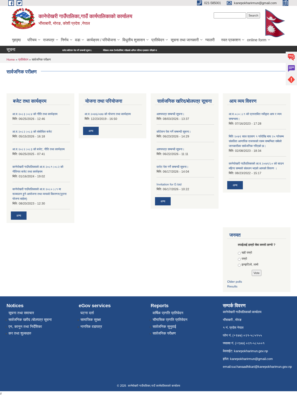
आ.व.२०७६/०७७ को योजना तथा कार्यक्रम (108, 114)
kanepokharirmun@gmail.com (251, 359)
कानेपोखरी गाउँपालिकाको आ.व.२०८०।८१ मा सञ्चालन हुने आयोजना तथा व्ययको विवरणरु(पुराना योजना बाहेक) (39, 193)
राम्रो (244, 258)
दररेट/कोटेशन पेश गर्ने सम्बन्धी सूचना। (69, 50)
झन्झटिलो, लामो (250, 264)
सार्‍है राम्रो (247, 252)
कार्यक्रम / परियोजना (101, 40)
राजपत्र (48, 40)
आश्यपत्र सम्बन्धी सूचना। (170, 114)
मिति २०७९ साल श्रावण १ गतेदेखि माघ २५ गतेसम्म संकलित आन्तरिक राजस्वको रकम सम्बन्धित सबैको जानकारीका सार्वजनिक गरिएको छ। (256, 141)
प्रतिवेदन (157, 40)
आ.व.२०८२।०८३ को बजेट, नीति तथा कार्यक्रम (38, 149)
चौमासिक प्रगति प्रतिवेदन (170, 320)
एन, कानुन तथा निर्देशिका (25, 327)
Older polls (234, 281)
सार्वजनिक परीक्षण (164, 333)
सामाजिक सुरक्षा (90, 320)
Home (11, 59)
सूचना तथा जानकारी (185, 40)
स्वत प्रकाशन (230, 40)
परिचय (32, 40)
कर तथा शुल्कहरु (19, 333)
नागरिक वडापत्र (91, 327)
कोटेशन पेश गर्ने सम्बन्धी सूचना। (174, 131)
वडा (77, 40)
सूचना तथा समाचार (21, 313)
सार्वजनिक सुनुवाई (164, 327)
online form (256, 40)
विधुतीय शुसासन (133, 40)
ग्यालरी (210, 40)
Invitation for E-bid (169, 184)
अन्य (18, 215)
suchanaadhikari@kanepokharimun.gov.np (261, 366)
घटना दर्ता (87, 313)
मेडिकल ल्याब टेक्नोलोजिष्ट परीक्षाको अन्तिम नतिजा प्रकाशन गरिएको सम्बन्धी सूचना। (127, 50)
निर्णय (64, 40)
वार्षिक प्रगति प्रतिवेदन (168, 313)
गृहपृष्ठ (16, 40)
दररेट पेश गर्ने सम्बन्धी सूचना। (173, 166)
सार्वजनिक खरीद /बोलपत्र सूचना (30, 320)
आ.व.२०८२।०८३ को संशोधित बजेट (32, 131)
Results (232, 286)
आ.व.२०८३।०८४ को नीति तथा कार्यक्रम (34, 114)
